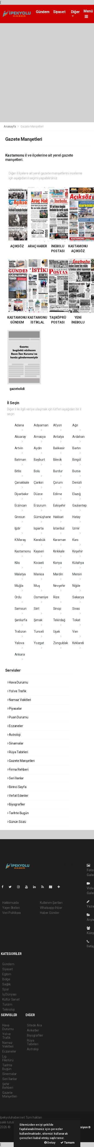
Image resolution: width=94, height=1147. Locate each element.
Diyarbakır (22, 494)
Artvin (19, 448)
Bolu (37, 471)
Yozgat (39, 643)
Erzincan (21, 505)
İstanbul (58, 528)
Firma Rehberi (18, 769)
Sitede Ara (34, 1025)
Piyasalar (15, 708)
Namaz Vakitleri (19, 700)
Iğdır (18, 528)
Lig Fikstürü (7, 1058)
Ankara (20, 654)
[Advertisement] (47, 72)
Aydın (38, 448)
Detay (51, 1142)
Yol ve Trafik (17, 691)
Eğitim (6, 974)
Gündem (43, 12)
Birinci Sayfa (17, 787)
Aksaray (20, 436)
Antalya (58, 436)
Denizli (77, 482)
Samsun (20, 608)
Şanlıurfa (21, 620)
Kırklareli (78, 643)
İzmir (76, 528)
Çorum (58, 482)
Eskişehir (59, 505)
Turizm (7, 1004)
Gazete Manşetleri (21, 761)
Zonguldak (60, 643)
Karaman (59, 540)
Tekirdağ (59, 620)
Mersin (77, 574)
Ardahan (78, 436)
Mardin (58, 574)
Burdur (58, 471)
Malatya (20, 574)
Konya (57, 563)
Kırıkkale (59, 551)
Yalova (19, 643)
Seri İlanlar (16, 778)
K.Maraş (20, 540)
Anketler (33, 1030)
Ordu (18, 597)
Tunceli (39, 631)
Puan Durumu (18, 717)
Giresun (20, 517)
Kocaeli (39, 563)
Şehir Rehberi (7, 1085)
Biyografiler (16, 804)
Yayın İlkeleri (11, 908)
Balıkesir (59, 448)
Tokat (76, 620)
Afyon (57, 425)
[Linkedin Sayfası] (36, 887)
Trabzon (20, 631)
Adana (19, 425)
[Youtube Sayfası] (28, 887)
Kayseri (39, 551)
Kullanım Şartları (51, 902)
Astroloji (14, 734)
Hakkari (58, 517)
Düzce (38, 494)
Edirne (57, 494)
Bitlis (18, 471)
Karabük (39, 540)
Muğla (19, 585)
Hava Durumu (18, 682)
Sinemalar (9, 1074)
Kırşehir (77, 551)
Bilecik (57, 459)
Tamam (69, 1142)
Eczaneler (15, 726)
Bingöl (76, 459)
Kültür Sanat (11, 999)
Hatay (76, 517)
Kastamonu (23, 551)
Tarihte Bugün (18, 813)
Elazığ (76, 494)
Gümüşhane (42, 517)
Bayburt (39, 459)
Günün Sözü (17, 822)
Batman (20, 459)
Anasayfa (10, 126)
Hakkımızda (10, 902)
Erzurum (40, 505)
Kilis (17, 563)
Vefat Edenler (18, 795)
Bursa (76, 471)
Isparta (39, 528)
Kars (75, 540)
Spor (5, 989)
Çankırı (38, 482)
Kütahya (78, 563)
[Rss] (44, 887)
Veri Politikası (11, 913)
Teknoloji (8, 1009)
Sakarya (78, 597)
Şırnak (38, 620)
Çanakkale (22, 482)
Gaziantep (79, 505)
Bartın (76, 448)
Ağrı (75, 425)
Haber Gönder (49, 913)
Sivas (76, 608)
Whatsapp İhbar (51, 908)
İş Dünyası (9, 994)
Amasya (40, 436)
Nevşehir (59, 585)
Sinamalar (15, 743)
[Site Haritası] (52, 887)
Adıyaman (41, 425)
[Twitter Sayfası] (12, 887)
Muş (37, 585)
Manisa (39, 574)
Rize (56, 597)
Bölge (6, 979)
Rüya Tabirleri (18, 752)
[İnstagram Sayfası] (20, 887)
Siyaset (59, 12)
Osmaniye (41, 597)
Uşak (56, 631)
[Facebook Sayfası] (4, 887)
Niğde (76, 585)
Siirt (36, 608)
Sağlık (6, 984)
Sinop (57, 608)
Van (75, 631)
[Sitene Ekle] (60, 887)
